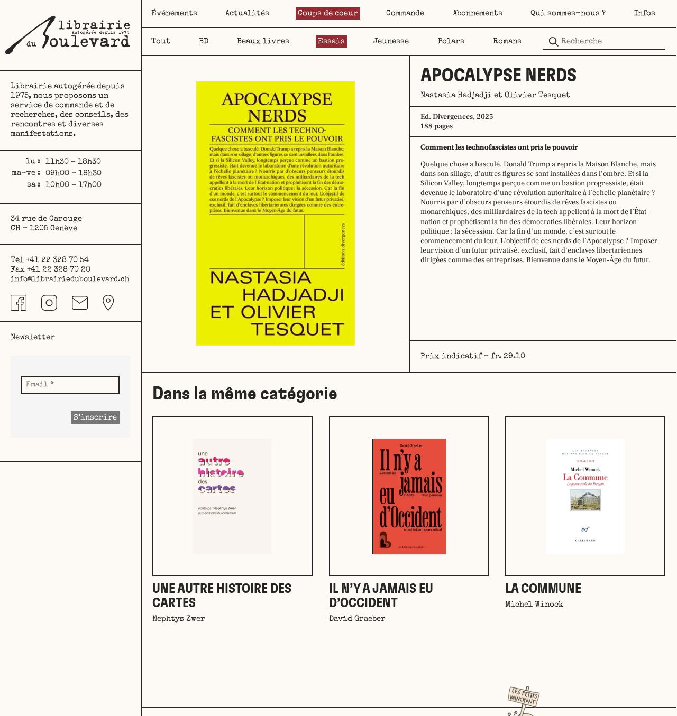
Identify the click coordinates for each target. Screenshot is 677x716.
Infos (644, 13)
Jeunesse (391, 41)
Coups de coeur (328, 13)
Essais (331, 41)
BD (203, 41)
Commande (405, 13)
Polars (451, 41)
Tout (160, 41)
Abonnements (477, 13)
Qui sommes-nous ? (568, 13)
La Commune (543, 589)
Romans (507, 41)
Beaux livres (263, 41)
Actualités (247, 13)
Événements (174, 13)
